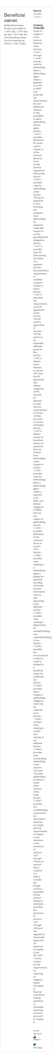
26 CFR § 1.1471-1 (37, 15)
